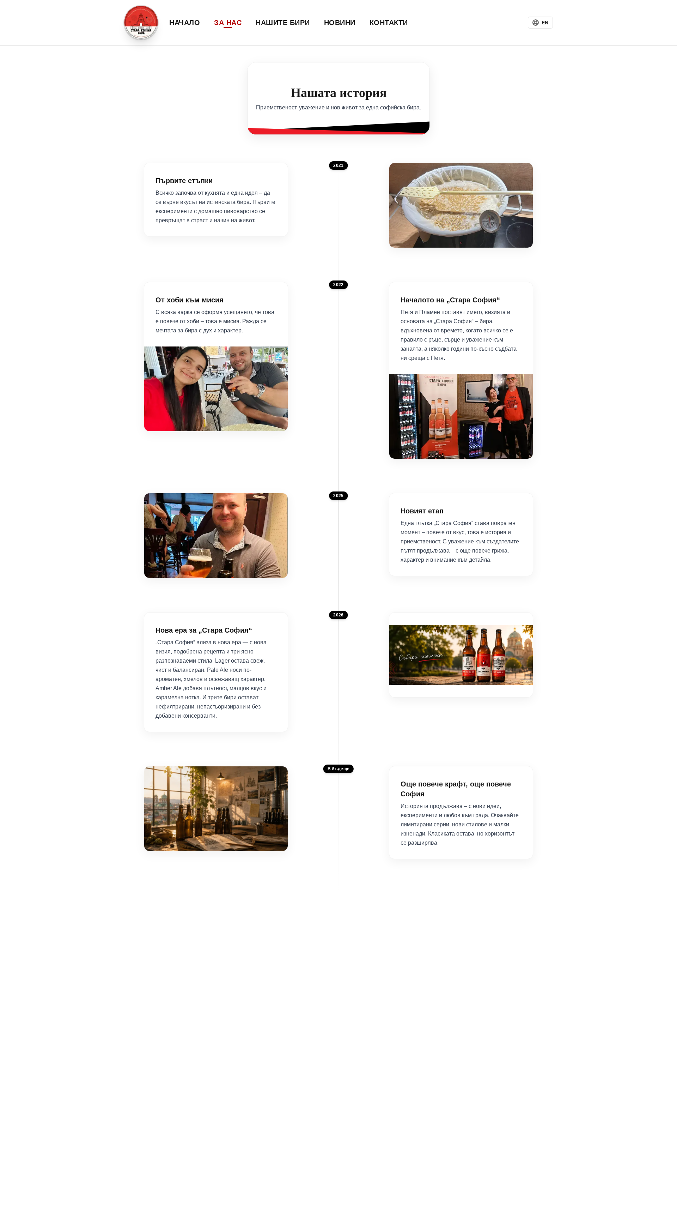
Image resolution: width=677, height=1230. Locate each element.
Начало (184, 22)
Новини (339, 22)
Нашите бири (283, 22)
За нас (228, 22)
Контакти (389, 22)
